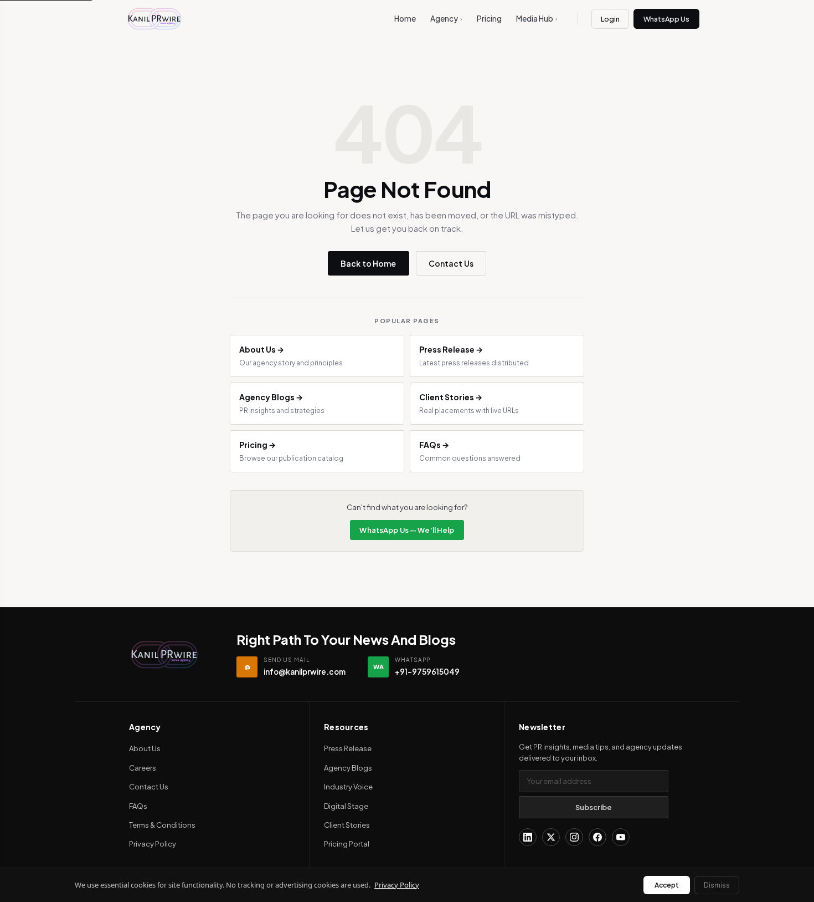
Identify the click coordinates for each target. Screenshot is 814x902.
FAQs (138, 806)
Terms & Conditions (162, 825)
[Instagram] (574, 837)
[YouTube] (621, 837)
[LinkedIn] (528, 837)
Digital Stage (346, 806)
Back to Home (368, 263)
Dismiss (717, 885)
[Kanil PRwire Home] (154, 19)
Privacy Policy (152, 843)
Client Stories (347, 825)
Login (610, 18)
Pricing (489, 18)
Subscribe (593, 807)
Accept (667, 885)
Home (405, 18)
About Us (145, 748)
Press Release (348, 748)
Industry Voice (348, 786)
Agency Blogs (348, 767)
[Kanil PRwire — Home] (164, 654)
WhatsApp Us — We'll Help (406, 530)
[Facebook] (597, 837)
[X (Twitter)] (551, 837)
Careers (142, 767)
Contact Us (451, 263)
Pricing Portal (346, 843)
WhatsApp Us (666, 18)
